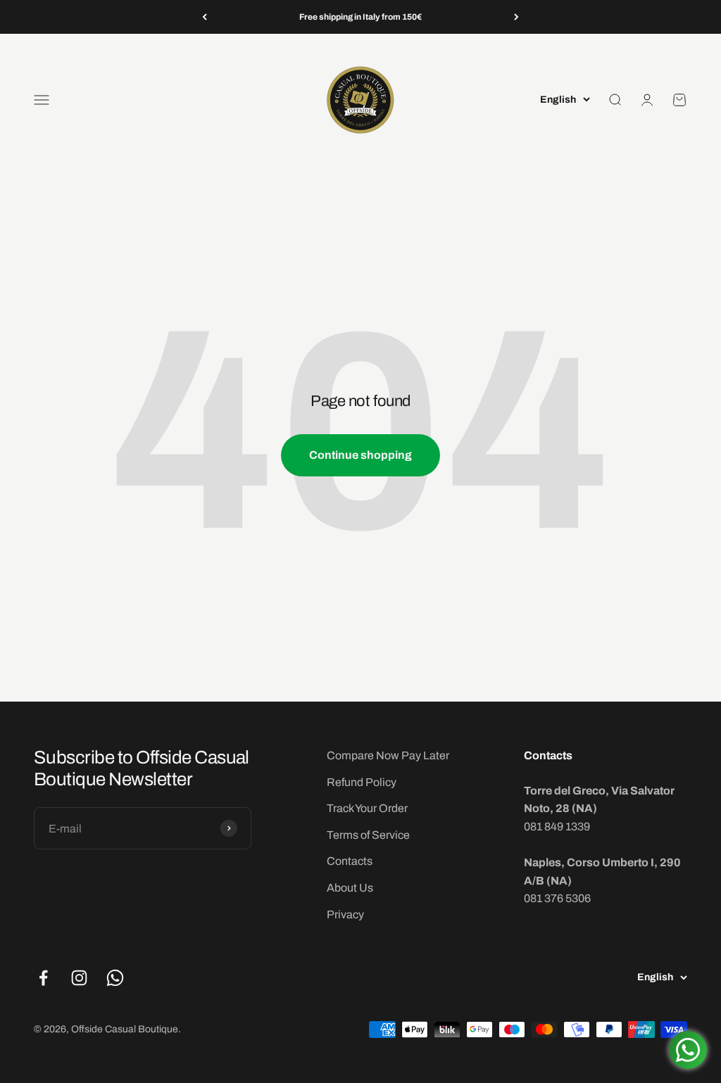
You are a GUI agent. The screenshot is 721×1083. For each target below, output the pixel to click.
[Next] (516, 17)
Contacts (349, 861)
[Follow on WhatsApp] (115, 977)
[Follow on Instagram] (79, 977)
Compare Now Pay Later (388, 755)
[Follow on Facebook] (43, 977)
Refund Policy (361, 782)
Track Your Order (367, 808)
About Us (350, 888)
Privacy (345, 914)
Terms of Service (368, 835)
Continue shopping (360, 455)
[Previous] (204, 17)
